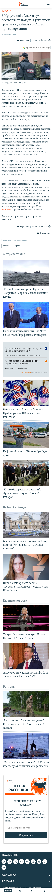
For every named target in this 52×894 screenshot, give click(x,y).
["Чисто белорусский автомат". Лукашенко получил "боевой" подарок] (26, 473)
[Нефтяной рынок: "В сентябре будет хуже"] (26, 435)
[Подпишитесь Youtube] (21, 861)
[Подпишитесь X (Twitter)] (15, 861)
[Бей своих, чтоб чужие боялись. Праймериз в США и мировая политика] (26, 393)
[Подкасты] (44, 861)
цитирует (6, 210)
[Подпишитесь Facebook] (9, 861)
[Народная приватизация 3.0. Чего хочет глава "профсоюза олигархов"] (26, 315)
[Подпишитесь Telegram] (27, 861)
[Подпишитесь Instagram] (33, 861)
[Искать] (44, 891)
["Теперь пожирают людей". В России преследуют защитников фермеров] (26, 746)
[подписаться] (4, 867)
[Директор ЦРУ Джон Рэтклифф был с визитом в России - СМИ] (26, 656)
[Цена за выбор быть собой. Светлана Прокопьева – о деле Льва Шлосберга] (26, 567)
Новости (6, 11)
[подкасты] (20, 891)
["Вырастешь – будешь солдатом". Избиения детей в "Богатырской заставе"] (26, 704)
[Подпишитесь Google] (4, 861)
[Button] (23, 40)
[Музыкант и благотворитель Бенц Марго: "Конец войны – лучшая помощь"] (26, 525)
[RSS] (39, 861)
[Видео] (32, 891)
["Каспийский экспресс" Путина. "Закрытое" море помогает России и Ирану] (26, 273)
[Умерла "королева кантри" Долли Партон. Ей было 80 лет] (26, 618)
